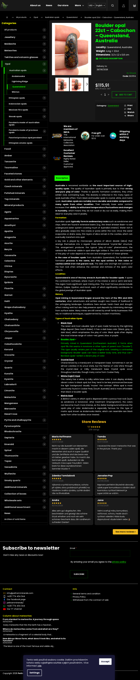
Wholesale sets (13, 500)
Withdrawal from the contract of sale (91, 600)
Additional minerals (15, 487)
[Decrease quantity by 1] (101, 93)
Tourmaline (11, 167)
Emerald (9, 444)
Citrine (8, 266)
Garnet (8, 295)
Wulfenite (10, 473)
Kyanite (8, 379)
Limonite (9, 390)
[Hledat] (112, 5)
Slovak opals (15, 116)
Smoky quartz (12, 480)
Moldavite (10, 43)
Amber (8, 155)
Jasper (8, 338)
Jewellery (9, 37)
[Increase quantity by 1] (108, 93)
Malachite (10, 397)
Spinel (7, 450)
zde (39, 665)
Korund (8, 349)
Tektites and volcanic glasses (21, 57)
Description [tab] (62, 178)
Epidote (8, 282)
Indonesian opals (18, 103)
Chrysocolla (11, 331)
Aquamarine (11, 218)
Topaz (7, 461)
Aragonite (10, 237)
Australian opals (18, 70)
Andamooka (18, 76)
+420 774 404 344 (16, 596)
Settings (35, 672)
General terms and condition (86, 593)
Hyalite (8, 313)
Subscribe (79, 574)
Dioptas (8, 271)
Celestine (9, 260)
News (7, 513)
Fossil (7, 148)
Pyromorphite (12, 426)
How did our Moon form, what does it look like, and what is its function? (34, 640)
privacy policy (119, 561)
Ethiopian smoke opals (20, 143)
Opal (7, 63)
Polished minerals (14, 193)
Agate (7, 211)
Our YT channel (14, 609)
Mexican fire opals (18, 109)
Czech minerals (13, 186)
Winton (15, 92)
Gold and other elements (18, 179)
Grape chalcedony (15, 307)
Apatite (8, 231)
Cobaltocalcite (13, 344)
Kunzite (8, 373)
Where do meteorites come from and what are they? (30, 629)
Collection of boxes (15, 493)
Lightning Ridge (20, 81)
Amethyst (10, 225)
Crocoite (9, 355)
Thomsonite (11, 455)
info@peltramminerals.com (20, 593)
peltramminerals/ (15, 602)
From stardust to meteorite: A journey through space (31, 619)
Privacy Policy (79, 596)
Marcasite (10, 408)
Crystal (8, 361)
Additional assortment (17, 507)
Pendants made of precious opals (23, 131)
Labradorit (10, 384)
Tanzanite (10, 161)
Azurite (8, 243)
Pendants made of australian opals (24, 123)
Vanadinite (10, 467)
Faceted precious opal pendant (25, 137)
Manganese (11, 403)
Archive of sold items (14, 519)
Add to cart (125, 94)
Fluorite (8, 288)
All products (10, 29)
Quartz (8, 367)
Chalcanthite (12, 325)
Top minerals (11, 199)
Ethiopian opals (17, 98)
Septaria (9, 437)
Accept (105, 661)
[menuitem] (35, 5)
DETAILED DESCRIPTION (110, 58)
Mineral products (14, 205)
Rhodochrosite (12, 431)
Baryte (8, 249)
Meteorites (10, 50)
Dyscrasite (10, 276)
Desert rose (10, 414)
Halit (7, 301)
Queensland (18, 86)
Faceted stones (13, 173)
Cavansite (10, 255)
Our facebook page (16, 599)
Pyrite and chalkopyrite (17, 420)
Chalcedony (11, 319)
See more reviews (125, 531)
